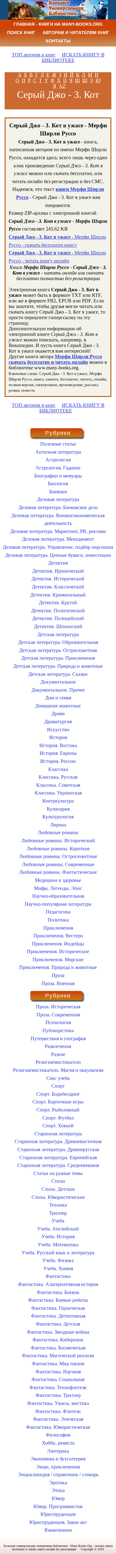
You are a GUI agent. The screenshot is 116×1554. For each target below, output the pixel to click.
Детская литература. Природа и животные (58, 666)
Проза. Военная (58, 983)
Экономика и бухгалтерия (58, 1458)
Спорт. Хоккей (58, 1125)
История (58, 737)
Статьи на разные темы (58, 1173)
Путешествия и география (58, 1038)
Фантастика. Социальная (58, 1379)
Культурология (58, 816)
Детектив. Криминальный (58, 594)
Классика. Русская (58, 777)
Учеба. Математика (58, 1244)
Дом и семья (58, 697)
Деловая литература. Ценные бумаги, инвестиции (58, 555)
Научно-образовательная (58, 896)
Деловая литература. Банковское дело (58, 507)
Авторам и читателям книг (76, 32)
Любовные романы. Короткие (58, 848)
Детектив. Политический (58, 610)
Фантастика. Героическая (58, 1308)
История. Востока (58, 745)
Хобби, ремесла (58, 1443)
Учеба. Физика (58, 1260)
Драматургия (58, 721)
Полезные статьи (58, 444)
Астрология (58, 459)
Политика (58, 919)
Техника (58, 1205)
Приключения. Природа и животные (58, 967)
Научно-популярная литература (58, 904)
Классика (58, 769)
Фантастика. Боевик (58, 1292)
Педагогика (58, 911)
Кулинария (58, 809)
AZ (62, 86)
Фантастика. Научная (58, 1371)
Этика (58, 1490)
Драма (58, 713)
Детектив (58, 563)
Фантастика (58, 1276)
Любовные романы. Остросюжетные (58, 856)
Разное (58, 1054)
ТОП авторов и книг (34, 54)
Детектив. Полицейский (58, 618)
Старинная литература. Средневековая (58, 1165)
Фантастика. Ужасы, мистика (58, 1403)
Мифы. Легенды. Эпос (58, 888)
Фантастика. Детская (58, 1324)
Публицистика (58, 1030)
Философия (58, 1434)
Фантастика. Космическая (58, 1347)
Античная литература (58, 452)
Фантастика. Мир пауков (58, 1363)
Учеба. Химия (58, 1268)
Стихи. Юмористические (58, 1197)
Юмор (58, 1498)
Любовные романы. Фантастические (58, 872)
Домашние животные (58, 705)
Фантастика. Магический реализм (58, 1355)
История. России (58, 761)
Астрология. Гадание (58, 467)
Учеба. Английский (58, 1228)
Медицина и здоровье (58, 880)
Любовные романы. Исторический (58, 840)
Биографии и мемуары (58, 475)
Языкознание (58, 1530)
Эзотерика (58, 1451)
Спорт (58, 1086)
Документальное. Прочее (58, 690)
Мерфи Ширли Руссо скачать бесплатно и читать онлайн (55, 359)
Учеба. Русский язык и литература (58, 1252)
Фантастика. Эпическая (58, 1419)
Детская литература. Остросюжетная (58, 650)
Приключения (58, 928)
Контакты (58, 40)
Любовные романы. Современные (58, 864)
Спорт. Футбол (58, 1117)
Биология (58, 483)
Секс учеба (58, 1078)
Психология (58, 1022)
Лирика (58, 824)
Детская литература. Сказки (58, 674)
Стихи (58, 1181)
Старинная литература (58, 1133)
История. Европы (58, 753)
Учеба (58, 1220)
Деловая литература (58, 499)
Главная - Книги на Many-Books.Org (58, 24)
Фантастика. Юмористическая (58, 1427)
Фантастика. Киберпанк (58, 1339)
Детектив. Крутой (58, 602)
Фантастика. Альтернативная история (58, 1284)
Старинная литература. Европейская (58, 1157)
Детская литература (58, 634)
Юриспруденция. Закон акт (58, 1522)
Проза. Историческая (58, 1006)
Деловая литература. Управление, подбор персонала (58, 547)
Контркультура (58, 800)
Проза (58, 975)
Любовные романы (58, 832)
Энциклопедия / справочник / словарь (58, 1474)
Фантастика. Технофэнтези (58, 1387)
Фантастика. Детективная (58, 1315)
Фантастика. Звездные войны (58, 1332)
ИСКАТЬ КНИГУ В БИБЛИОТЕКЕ (73, 57)
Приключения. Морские (58, 959)
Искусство (58, 729)
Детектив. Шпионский (58, 626)
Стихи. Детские (58, 1189)
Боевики (58, 491)
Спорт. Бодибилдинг (58, 1094)
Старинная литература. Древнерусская (58, 1149)
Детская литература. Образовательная (58, 642)
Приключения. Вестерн (58, 935)
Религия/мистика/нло (58, 1062)
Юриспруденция (58, 1514)
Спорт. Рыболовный (58, 1109)
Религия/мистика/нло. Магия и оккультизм (58, 1070)
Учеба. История (58, 1236)
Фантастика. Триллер (58, 1395)
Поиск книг (21, 32)
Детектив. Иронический (58, 571)
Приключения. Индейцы (58, 943)
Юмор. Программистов (58, 1506)
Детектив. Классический (58, 586)
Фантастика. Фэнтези (58, 1411)
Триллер (58, 1213)
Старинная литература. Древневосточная (58, 1141)
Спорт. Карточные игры (58, 1101)
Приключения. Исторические (58, 951)
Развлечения (58, 1046)
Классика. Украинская (58, 792)
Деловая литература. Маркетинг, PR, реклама (58, 531)
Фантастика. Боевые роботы (58, 1300)
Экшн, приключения (58, 1466)
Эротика (58, 1482)
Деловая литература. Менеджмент (58, 539)
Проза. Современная (58, 1014)
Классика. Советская (58, 785)
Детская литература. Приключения (58, 658)
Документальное (58, 682)
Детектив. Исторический (58, 578)
